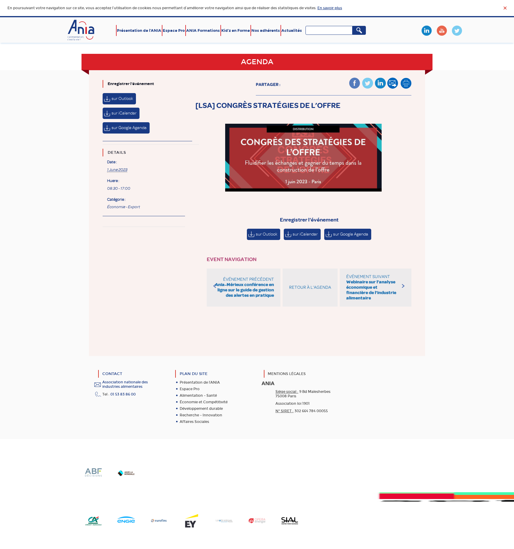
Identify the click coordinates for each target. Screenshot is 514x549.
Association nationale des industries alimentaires (125, 384)
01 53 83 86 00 (123, 394)
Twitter (457, 31)
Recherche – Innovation (201, 415)
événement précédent (244, 287)
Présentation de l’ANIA (139, 30)
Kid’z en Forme (235, 30)
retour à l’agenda (310, 287)
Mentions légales (287, 374)
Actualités (291, 30)
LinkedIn (426, 31)
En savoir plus (329, 8)
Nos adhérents (265, 30)
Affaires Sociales (194, 422)
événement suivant (371, 287)
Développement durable (201, 409)
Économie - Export (123, 207)
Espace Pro (174, 30)
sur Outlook (122, 98)
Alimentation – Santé (198, 395)
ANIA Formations (203, 30)
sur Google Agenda (129, 127)
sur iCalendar (124, 113)
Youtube (442, 31)
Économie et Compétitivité (204, 402)
